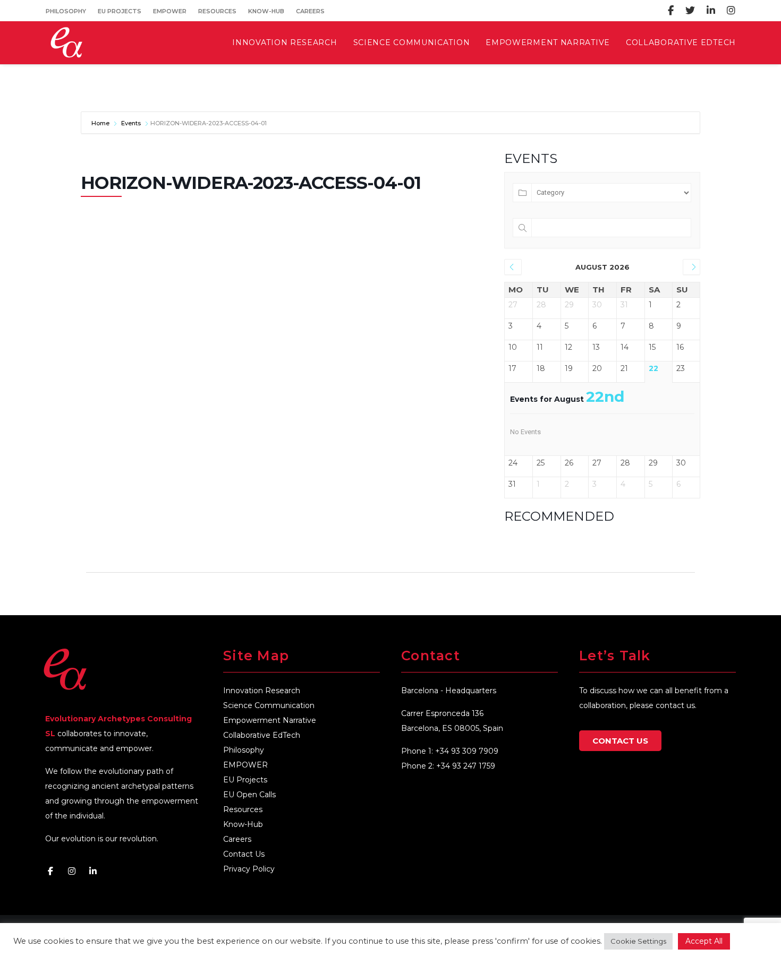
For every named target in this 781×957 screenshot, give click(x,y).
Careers (310, 11)
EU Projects (119, 11)
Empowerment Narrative (269, 720)
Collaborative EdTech (261, 735)
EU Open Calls (249, 794)
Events (131, 123)
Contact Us (244, 854)
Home (101, 123)
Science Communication (269, 705)
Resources (217, 11)
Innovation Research (261, 690)
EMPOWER (169, 11)
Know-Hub (266, 11)
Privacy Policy (249, 869)
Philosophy (66, 11)
